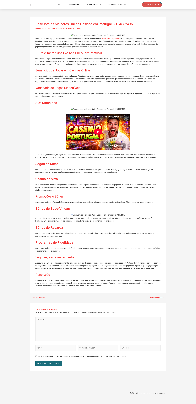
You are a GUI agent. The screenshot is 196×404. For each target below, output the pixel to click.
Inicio (60, 5)
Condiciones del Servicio (117, 5)
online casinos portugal (111, 38)
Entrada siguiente (158, 298)
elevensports (57, 28)
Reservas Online (74, 5)
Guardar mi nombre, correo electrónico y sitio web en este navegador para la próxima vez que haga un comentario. (83, 356)
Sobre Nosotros (94, 5)
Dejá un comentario (42, 28)
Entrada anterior (37, 298)
